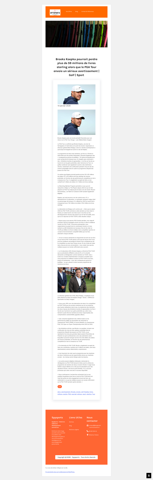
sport (84, 394)
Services (71, 422)
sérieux (79, 394)
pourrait (74, 394)
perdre (65, 394)
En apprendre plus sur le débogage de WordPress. (60, 472)
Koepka (86, 392)
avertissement (65, 392)
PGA (69, 394)
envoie (78, 392)
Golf (59, 386)
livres (91, 392)
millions (60, 394)
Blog (70, 425)
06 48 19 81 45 (93, 431)
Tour (93, 394)
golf (82, 392)
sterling (89, 394)
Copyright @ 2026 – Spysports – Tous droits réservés (76, 457)
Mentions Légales (74, 429)
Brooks (73, 392)
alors (59, 392)
